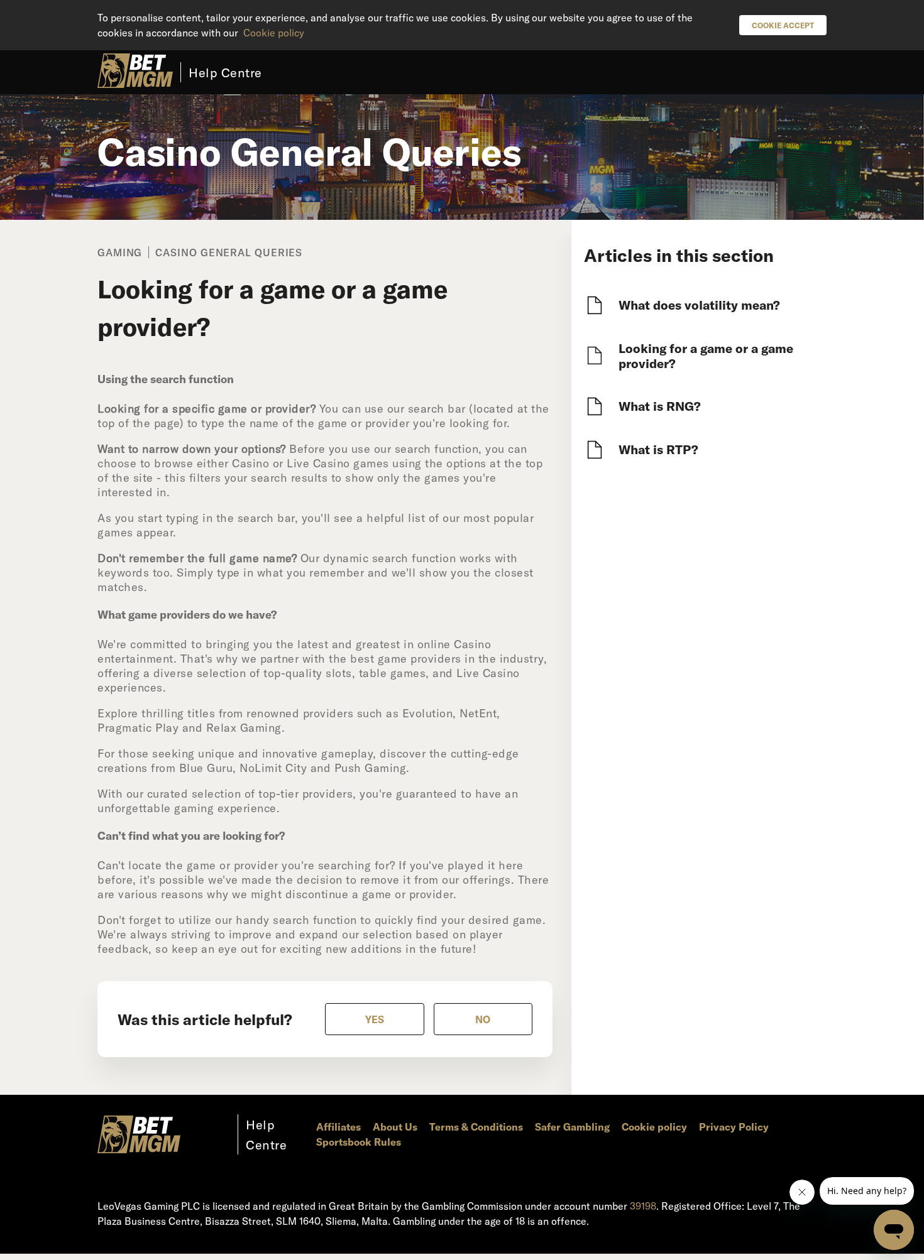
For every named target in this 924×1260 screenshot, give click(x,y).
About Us (395, 1126)
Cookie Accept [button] (783, 25)
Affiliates (338, 1126)
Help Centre (225, 72)
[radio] (374, 1019)
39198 (643, 1206)
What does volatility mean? (699, 304)
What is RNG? (660, 405)
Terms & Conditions (476, 1126)
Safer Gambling (572, 1126)
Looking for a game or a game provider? (706, 355)
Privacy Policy (734, 1126)
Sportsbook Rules (358, 1142)
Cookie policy (273, 32)
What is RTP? (658, 449)
